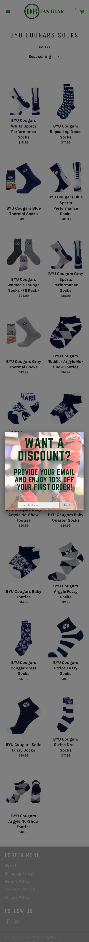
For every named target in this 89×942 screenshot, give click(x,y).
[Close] (83, 431)
